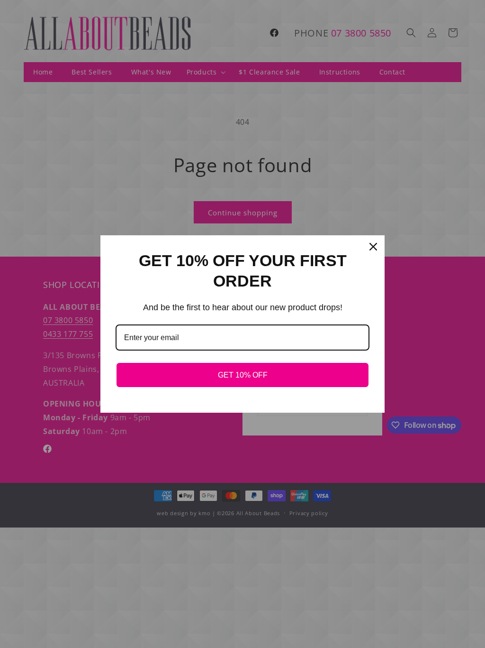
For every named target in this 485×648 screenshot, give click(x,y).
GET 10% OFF (243, 375)
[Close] (373, 246)
